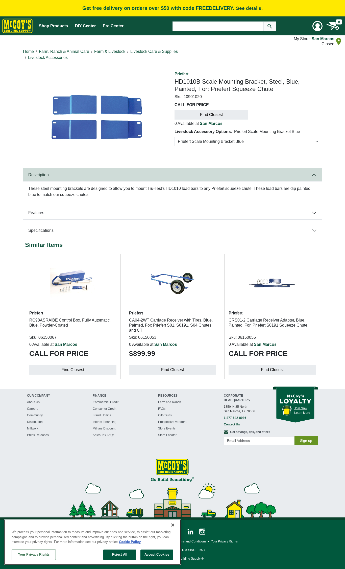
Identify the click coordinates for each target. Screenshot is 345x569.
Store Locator (167, 435)
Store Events (167, 428)
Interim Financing (104, 422)
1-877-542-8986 (235, 418)
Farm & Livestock (109, 51)
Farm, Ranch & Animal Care (64, 51)
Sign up (306, 441)
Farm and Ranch (169, 402)
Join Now (300, 408)
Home (28, 51)
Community (35, 415)
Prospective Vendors (172, 422)
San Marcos (323, 39)
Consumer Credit (104, 409)
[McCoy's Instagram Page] (202, 531)
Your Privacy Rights (34, 554)
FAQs (161, 409)
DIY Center (85, 26)
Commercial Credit (105, 402)
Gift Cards (165, 415)
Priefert (181, 74)
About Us (33, 402)
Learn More (302, 413)
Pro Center (113, 26)
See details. (249, 8)
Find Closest (211, 114)
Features (36, 213)
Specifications (41, 230)
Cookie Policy (130, 542)
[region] (92, 542)
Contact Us (232, 424)
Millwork (32, 428)
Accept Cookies (156, 554)
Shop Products (53, 26)
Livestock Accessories (48, 57)
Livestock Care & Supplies (154, 51)
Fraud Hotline (102, 415)
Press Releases (38, 435)
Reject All (119, 554)
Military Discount (104, 428)
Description (38, 175)
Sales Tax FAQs (103, 435)
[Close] (172, 525)
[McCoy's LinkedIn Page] (191, 531)
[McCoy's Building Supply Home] (17, 26)
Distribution (35, 422)
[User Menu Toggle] (317, 26)
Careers (32, 409)
